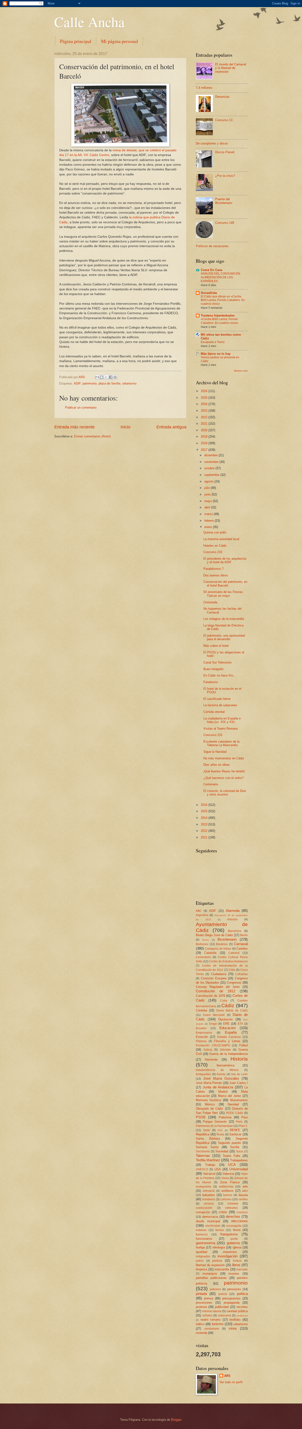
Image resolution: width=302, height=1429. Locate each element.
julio (207, 488)
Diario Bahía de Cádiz (232, 1010)
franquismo (229, 1234)
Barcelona (234, 931)
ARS (227, 1376)
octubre (209, 468)
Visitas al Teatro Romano (220, 728)
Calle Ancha (89, 21)
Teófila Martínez (208, 1160)
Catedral (233, 952)
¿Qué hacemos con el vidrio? (223, 778)
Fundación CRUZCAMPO (213, 1045)
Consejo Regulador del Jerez (218, 987)
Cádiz (227, 1005)
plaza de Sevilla (109, 383)
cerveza (209, 1203)
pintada (201, 1294)
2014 (204, 818)
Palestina (225, 1117)
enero (208, 527)
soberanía (224, 1315)
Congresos (234, 982)
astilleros (227, 1190)
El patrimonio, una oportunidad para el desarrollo (224, 637)
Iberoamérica (225, 1065)
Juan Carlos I (238, 1083)
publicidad (222, 1307)
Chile (231, 969)
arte (245, 1186)
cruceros (242, 1212)
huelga (200, 1247)
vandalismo (211, 1328)
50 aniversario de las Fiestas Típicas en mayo (223, 593)
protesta (201, 1307)
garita (234, 1238)
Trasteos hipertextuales (218, 315)
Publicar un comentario (80, 407)
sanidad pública (237, 1311)
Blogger (176, 1419)
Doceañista (209, 293)
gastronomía (205, 1243)
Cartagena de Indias (218, 948)
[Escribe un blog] (101, 377)
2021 (204, 423)
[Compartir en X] (106, 377)
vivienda (201, 1333)
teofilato (235, 1319)
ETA (240, 1023)
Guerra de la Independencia (228, 1054)
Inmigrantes (203, 1074)
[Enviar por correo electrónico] (97, 377)
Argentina (202, 915)
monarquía (209, 1273)
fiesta (236, 1230)
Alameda (232, 911)
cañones (225, 1199)
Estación (202, 1037)
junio (208, 494)
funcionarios (204, 1238)
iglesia (237, 1247)
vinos (233, 1328)
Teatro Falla (231, 1156)
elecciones (239, 1221)
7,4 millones (204, 87)
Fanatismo (210, 682)
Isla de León (239, 1074)
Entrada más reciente (74, 427)
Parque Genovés (215, 1121)
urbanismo (129, 383)
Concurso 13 (223, 120)
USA (217, 1169)
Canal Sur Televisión (217, 662)
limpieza (201, 1269)
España (231, 1032)
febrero (209, 520)
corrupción (203, 1212)
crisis (223, 1212)
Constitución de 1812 (215, 991)
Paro (244, 1117)
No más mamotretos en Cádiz (223, 758)
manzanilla (221, 1269)
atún (245, 1190)
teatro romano (211, 1319)
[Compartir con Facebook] (110, 377)
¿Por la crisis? (225, 176)
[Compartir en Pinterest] (115, 377)
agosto (209, 481)
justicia (217, 1260)
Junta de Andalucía (218, 1087)
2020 (204, 430)
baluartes (208, 1195)
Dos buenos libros (215, 575)
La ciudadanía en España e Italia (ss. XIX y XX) (222, 720)
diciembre (211, 455)
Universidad (238, 1169)
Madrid (222, 1091)
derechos (233, 1216)
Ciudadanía (218, 974)
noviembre (211, 462)
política (242, 1294)
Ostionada (210, 602)
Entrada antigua (171, 427)
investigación (228, 1256)
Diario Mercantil (214, 1015)
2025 (204, 397)
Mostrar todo (241, 370)
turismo (217, 1324)
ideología (219, 1247)
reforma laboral (212, 1311)
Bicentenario (227, 939)
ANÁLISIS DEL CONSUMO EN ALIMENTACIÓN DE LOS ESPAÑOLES (220, 277)
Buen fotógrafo (213, 669)
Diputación (225, 1019)
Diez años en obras (216, 764)
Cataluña (210, 953)
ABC (199, 910)
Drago (213, 1023)
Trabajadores (239, 1160)
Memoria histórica (208, 1100)
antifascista (226, 1186)
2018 (204, 443)
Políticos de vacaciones (212, 246)
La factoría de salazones (220, 705)
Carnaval (241, 944)
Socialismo (203, 1151)
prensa (208, 1298)
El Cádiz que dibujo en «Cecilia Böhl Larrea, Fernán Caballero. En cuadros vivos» (223, 300)
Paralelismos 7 (213, 569)
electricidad (212, 1225)
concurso (231, 1207)
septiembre (212, 475)
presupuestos (231, 1298)
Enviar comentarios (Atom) (92, 436)
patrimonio (90, 383)
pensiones (234, 1289)
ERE (226, 1023)
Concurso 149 (224, 222)
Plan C (243, 1126)
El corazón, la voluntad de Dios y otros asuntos (224, 792)
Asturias (232, 919)
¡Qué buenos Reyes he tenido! (224, 771)
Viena (225, 1178)
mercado (242, 1269)
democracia (210, 1216)
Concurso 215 (212, 735)
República (202, 1134)
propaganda (231, 1302)
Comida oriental (214, 712)
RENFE (235, 1130)
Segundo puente (229, 1143)
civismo (232, 1203)
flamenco (202, 1234)
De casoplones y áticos (212, 143)
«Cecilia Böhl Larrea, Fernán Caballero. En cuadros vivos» (220, 321)
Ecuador (201, 1028)
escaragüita (233, 1225)
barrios (227, 1195)
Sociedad (221, 1151)
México (210, 1104)
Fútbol (243, 1045)
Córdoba (201, 1010)
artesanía (209, 1190)
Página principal (75, 41)
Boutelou (222, 944)
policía (222, 1294)
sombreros (242, 1315)
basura (243, 1195)
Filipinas (201, 1041)
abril (207, 507)
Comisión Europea (213, 978)
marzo (209, 514)
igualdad (201, 1252)
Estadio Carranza (229, 1037)
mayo (208, 501)
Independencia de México (217, 1070)
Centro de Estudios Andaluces (228, 961)
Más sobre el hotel (216, 645)
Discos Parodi (224, 152)
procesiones (204, 1302)
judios (200, 1260)
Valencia (228, 1173)
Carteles (242, 948)
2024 (204, 404)
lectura (237, 1260)
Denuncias (222, 96)
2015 (204, 811)
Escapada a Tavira (213, 342)
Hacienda (211, 1059)
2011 (204, 837)
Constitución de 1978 (210, 996)
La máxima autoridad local (221, 539)
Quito (206, 1130)
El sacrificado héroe (217, 699)
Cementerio (203, 957)
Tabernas (203, 1156)
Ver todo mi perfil (231, 1382)
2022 (204, 417)
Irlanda (221, 1074)
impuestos (230, 1252)
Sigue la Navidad (214, 751)
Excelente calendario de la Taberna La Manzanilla (221, 743)
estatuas (201, 1230)
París (239, 1121)
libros (236, 1265)
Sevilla (234, 1147)
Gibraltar (225, 1049)
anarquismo (203, 1186)
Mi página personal (119, 41)
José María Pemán (209, 1083)
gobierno (233, 1243)
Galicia (207, 1049)
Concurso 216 (212, 552)
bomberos (208, 1199)
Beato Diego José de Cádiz (214, 935)
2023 (204, 410)
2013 (204, 824)
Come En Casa (211, 270)
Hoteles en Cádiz (215, 545)
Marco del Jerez (229, 1096)
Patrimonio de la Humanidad (214, 1126)
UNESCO (202, 1169)
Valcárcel (209, 1173)
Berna (205, 940)
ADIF (77, 383)
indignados (203, 1256)
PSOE (201, 1117)
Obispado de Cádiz (209, 1108)
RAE (220, 1130)
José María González (221, 1078)
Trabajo (210, 1165)
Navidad (233, 1104)
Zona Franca (229, 1182)
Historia (239, 1058)
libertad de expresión (210, 1265)
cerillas (243, 1199)
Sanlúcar (235, 1134)
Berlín (244, 935)
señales (207, 1315)
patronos (215, 1289)
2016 (204, 805)
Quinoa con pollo (214, 532)
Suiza (239, 1151)
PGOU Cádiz (234, 1113)
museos (233, 1273)
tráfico (200, 1324)
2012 (204, 831)
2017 (204, 450)
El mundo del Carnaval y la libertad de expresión (230, 68)
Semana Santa (207, 1147)
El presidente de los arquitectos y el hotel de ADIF (225, 560)
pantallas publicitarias (211, 1278)
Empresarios (204, 1032)
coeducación (204, 1207)
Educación (227, 1028)
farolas (219, 1230)
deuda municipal (208, 1221)
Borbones (202, 944)
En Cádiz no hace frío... (219, 675)
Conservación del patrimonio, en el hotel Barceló (225, 583)
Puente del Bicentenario (223, 200)
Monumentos (239, 1100)
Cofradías (241, 974)
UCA (232, 1165)
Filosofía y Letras (227, 1041)
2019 (204, 436)
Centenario (210, 784)
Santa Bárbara (208, 1138)
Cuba (223, 1000)
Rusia (220, 1134)
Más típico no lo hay (216, 353)
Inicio (125, 427)
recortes (242, 1307)
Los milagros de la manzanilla (223, 619)
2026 (204, 391)
